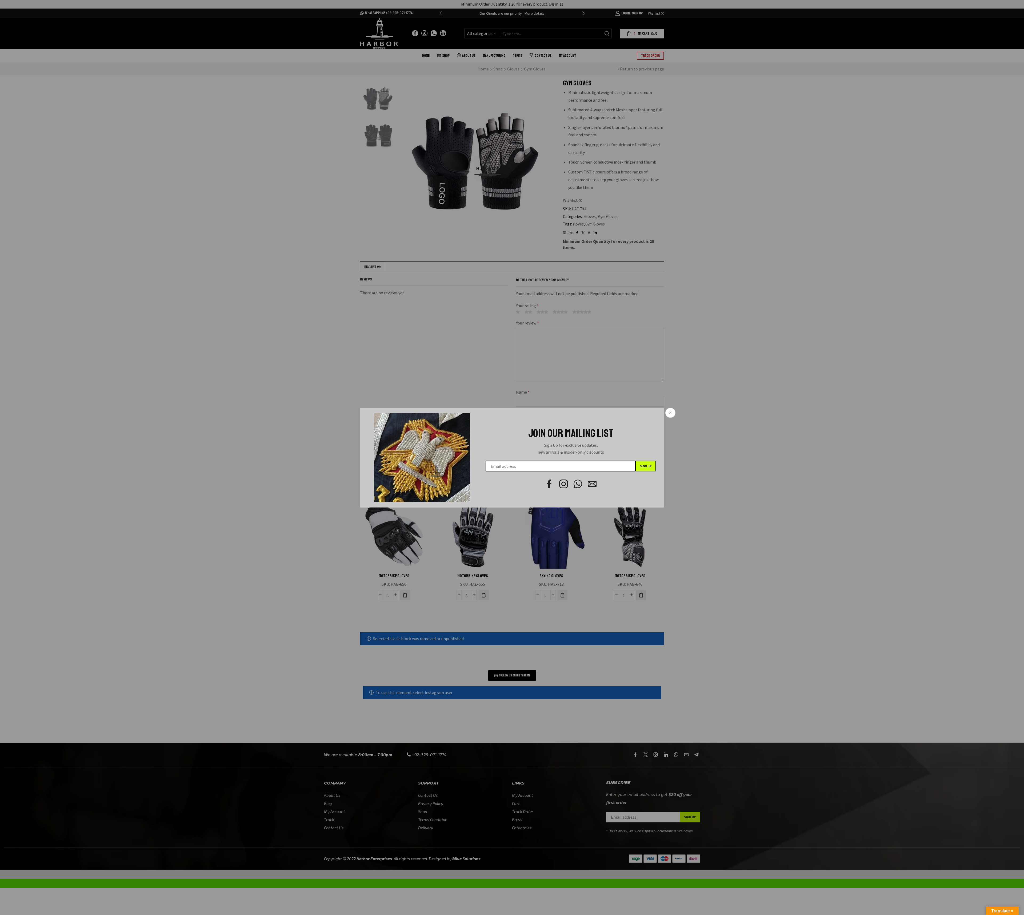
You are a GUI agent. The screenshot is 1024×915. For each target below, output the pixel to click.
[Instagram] (563, 484)
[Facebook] (549, 484)
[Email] (592, 484)
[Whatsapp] (577, 484)
